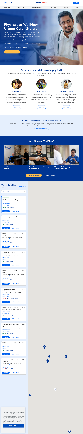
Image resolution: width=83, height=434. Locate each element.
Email (19, 48)
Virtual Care (21, 7)
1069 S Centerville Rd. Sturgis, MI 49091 (17, 44)
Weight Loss (53, 7)
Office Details (15, 211)
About (77, 7)
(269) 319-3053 (36, 44)
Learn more (17, 107)
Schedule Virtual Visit (49, 175)
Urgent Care (7, 7)
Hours (26, 48)
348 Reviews (13, 21)
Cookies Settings (13, 428)
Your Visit (65, 7)
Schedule (6, 211)
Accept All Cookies (13, 425)
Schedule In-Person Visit (12, 52)
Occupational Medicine (37, 7)
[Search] (24, 192)
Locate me (23, 186)
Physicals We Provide (41, 128)
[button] (55, 389)
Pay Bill (76, 3)
